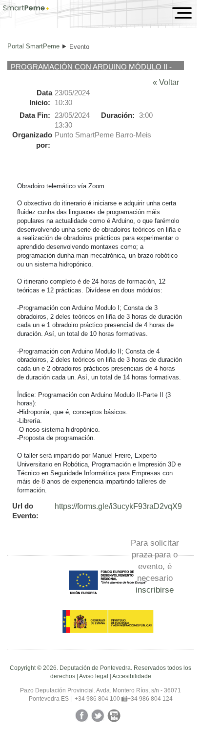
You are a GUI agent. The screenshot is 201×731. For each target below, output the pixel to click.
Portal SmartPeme (33, 46)
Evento (79, 46)
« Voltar (166, 82)
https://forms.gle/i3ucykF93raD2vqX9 (118, 506)
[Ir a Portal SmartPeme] (26, 9)
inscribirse (155, 590)
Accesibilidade (131, 676)
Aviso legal (93, 676)
